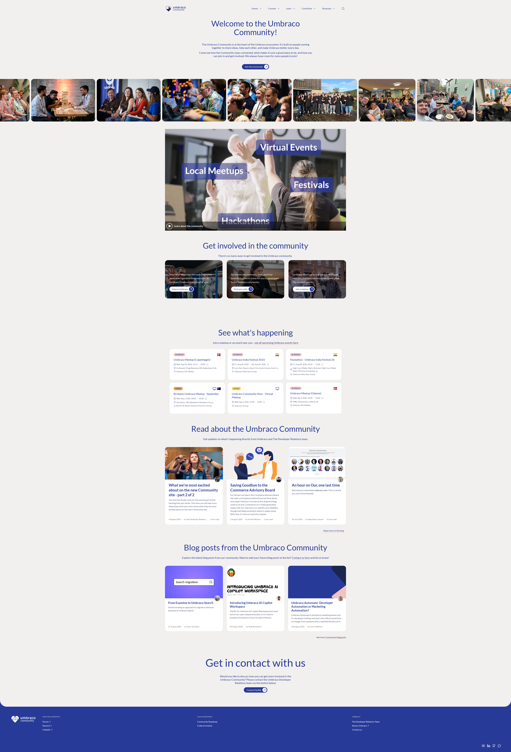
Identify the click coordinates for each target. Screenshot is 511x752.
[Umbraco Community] (175, 8)
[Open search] (343, 8)
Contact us (357, 729)
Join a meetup (302, 289)
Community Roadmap (207, 721)
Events (255, 8)
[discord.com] (499, 747)
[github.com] (494, 747)
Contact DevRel (254, 690)
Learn (288, 8)
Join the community (254, 66)
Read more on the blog (333, 530)
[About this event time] (207, 364)
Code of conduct (204, 725)
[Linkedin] (488, 747)
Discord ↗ (47, 725)
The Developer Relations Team (366, 721)
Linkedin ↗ (47, 729)
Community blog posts (335, 637)
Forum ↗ (46, 721)
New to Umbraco (180, 289)
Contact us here (301, 557)
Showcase (326, 8)
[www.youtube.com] (483, 747)
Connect (272, 8)
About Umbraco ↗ (360, 725)
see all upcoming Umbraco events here (276, 342)
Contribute (307, 8)
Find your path (240, 289)
